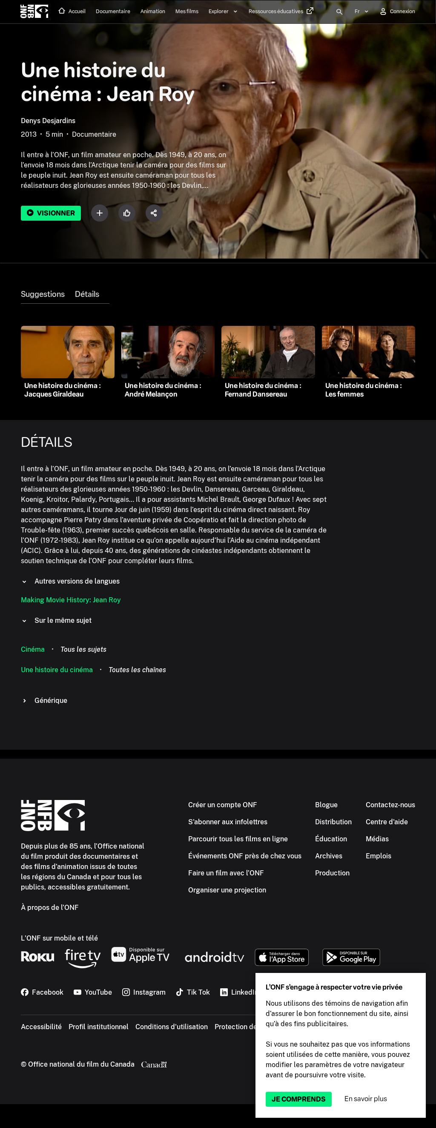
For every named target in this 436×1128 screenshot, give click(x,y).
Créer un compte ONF (222, 805)
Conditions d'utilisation (171, 1027)
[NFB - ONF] (34, 12)
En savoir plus (365, 1099)
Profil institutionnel (99, 1027)
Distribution (333, 822)
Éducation (331, 839)
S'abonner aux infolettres (227, 822)
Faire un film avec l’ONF (226, 873)
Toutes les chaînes (137, 670)
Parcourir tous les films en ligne (238, 839)
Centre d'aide (387, 822)
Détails (87, 294)
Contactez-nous (390, 805)
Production (332, 873)
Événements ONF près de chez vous (244, 856)
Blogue (326, 805)
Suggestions (43, 294)
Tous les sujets (83, 649)
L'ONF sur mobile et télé (59, 938)
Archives (328, 856)
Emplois (378, 856)
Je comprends (299, 1099)
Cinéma (33, 649)
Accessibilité (41, 1027)
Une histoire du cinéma (57, 670)
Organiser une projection (227, 890)
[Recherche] (339, 12)
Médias (377, 839)
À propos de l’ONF (50, 908)
